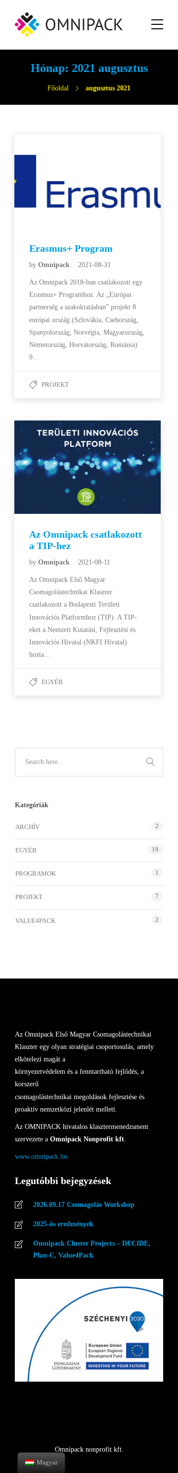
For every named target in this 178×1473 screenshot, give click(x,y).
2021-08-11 (94, 562)
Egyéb (52, 682)
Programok (35, 873)
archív (27, 827)
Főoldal (58, 88)
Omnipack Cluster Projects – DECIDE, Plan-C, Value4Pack (91, 1249)
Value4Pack (35, 920)
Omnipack (55, 265)
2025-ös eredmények (63, 1224)
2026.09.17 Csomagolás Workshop (83, 1204)
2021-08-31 (94, 265)
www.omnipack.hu (41, 1156)
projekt (55, 384)
